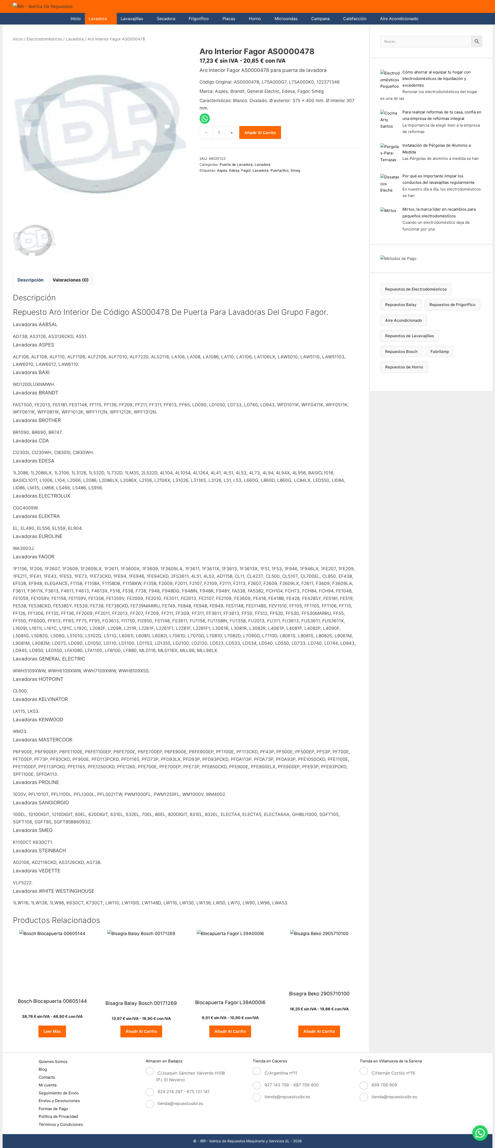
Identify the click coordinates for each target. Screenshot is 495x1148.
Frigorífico (199, 18)
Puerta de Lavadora (236, 164)
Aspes (222, 170)
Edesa (234, 170)
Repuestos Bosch (401, 351)
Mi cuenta (47, 1085)
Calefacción (354, 18)
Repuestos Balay (401, 304)
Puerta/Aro (279, 170)
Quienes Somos (53, 1061)
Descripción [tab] (31, 280)
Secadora (166, 18)
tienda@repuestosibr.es (180, 1103)
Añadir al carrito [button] (141, 1031)
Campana (320, 18)
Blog (43, 1069)
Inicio (76, 18)
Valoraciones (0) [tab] (71, 280)
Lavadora (98, 18)
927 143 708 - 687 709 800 (292, 1084)
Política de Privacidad (58, 1116)
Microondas (286, 18)
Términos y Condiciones (61, 1124)
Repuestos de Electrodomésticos (416, 289)
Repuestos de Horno (404, 367)
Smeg (295, 170)
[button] (480, 1133)
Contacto (47, 1077)
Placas (228, 18)
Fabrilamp (440, 351)
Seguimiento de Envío (59, 1093)
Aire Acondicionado (399, 18)
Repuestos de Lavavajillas (409, 335)
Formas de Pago (53, 1108)
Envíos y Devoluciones (59, 1100)
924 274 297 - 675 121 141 (183, 1091)
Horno (255, 18)
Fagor (246, 170)
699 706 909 (384, 1084)
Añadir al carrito (260, 132)
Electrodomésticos (44, 39)
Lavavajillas (132, 18)
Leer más (52, 1031)
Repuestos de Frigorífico (452, 304)
